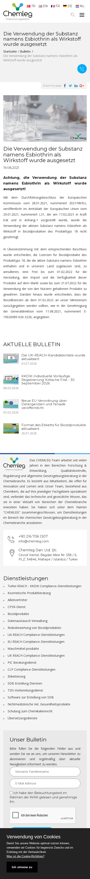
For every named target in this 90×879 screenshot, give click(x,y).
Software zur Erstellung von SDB (31, 697)
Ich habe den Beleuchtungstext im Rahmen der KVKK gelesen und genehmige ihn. (43, 797)
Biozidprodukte (18, 614)
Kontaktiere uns (82, 68)
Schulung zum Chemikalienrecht (30, 711)
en (45, 6)
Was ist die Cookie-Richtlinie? (25, 856)
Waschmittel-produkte (23, 648)
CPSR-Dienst (17, 607)
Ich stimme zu (22, 867)
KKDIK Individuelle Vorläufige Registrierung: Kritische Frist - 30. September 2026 (48, 379)
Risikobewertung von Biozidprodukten (34, 628)
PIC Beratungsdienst (22, 662)
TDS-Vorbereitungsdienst (25, 690)
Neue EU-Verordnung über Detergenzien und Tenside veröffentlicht (44, 404)
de (70, 6)
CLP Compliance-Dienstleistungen (31, 669)
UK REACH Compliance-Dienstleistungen (36, 655)
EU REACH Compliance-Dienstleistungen (36, 642)
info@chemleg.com (34, 541)
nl (82, 6)
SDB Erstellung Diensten (25, 683)
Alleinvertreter (17, 600)
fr (57, 6)
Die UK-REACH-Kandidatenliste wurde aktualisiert (53, 357)
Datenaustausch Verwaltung (27, 621)
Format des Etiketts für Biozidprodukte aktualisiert (53, 427)
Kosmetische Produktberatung (29, 593)
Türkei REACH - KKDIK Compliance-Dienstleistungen (44, 586)
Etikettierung (16, 676)
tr (33, 6)
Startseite (10, 51)
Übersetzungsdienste (22, 718)
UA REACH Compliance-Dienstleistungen (36, 635)
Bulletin (25, 51)
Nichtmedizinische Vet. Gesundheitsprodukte (39, 704)
